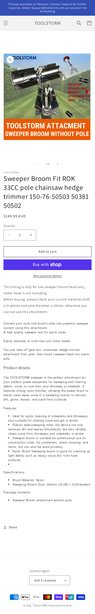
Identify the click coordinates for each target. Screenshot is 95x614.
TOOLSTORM (40, 605)
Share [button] (13, 527)
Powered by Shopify (60, 605)
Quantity (9, 226)
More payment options (47, 275)
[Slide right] (58, 164)
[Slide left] (37, 164)
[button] (6, 23)
